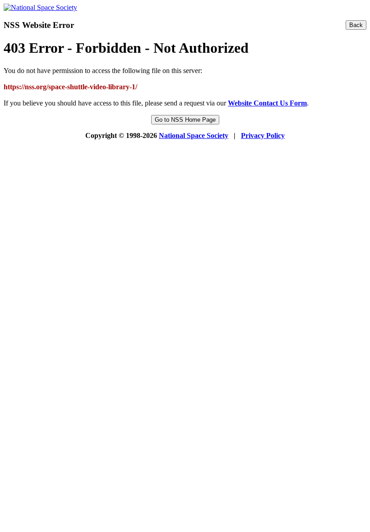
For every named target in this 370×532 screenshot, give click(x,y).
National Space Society (193, 135)
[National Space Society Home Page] (40, 7)
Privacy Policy (263, 135)
